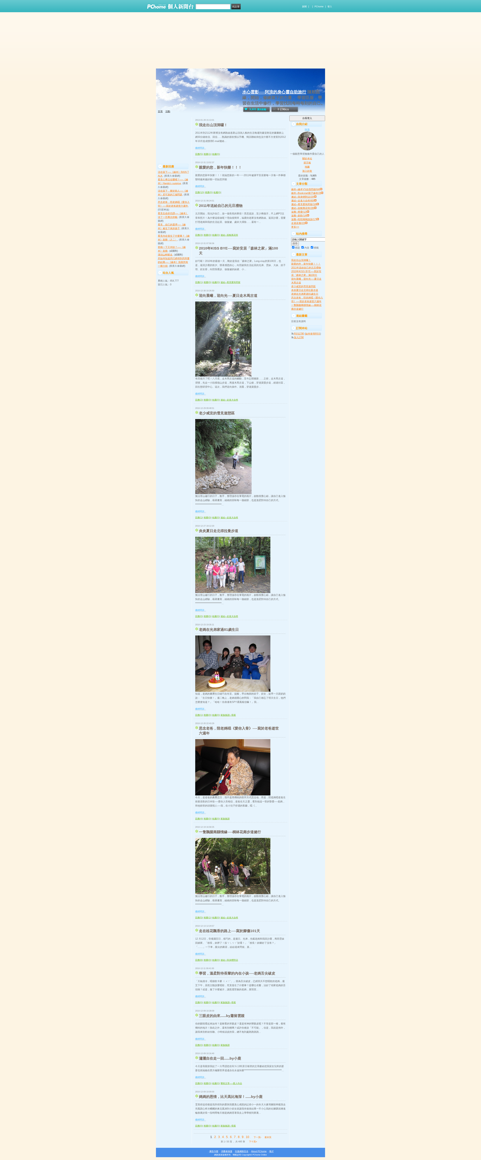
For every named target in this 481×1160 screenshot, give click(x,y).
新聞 (304, 6)
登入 (329, 6)
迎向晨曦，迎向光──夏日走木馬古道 (228, 296)
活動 (167, 111)
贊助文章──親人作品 (231, 1083)
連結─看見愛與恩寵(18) (304, 204)
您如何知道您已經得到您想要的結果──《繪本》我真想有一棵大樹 (174, 262)
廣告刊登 (213, 1151)
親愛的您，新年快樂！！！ (220, 167)
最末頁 (268, 1137)
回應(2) (199, 400)
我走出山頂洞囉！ (213, 125)
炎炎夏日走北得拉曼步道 (218, 531)
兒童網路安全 (241, 1151)
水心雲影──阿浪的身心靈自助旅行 (274, 92)
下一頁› (258, 1137)
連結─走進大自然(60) (302, 200)
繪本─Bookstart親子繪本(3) (306, 193)
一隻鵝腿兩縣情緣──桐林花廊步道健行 (230, 832)
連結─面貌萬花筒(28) (302, 208)
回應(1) (199, 282)
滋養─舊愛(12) (299, 211)
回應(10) (199, 192)
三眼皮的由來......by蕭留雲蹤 (222, 1016)
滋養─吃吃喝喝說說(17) (304, 219)
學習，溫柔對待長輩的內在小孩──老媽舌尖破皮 (237, 973)
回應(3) (199, 235)
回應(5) (199, 154)
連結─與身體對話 (229, 960)
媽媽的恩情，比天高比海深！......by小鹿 (230, 1097)
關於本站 (307, 158)
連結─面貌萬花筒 (229, 235)
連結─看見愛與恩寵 (230, 282)
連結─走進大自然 (229, 400)
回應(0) (199, 616)
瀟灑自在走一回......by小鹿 (220, 1058)
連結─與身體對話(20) (302, 196)
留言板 (307, 162)
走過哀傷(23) (298, 223)
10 (247, 1137)
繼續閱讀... (200, 148)
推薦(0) (208, 192)
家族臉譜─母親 (228, 715)
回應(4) (199, 818)
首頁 (160, 111)
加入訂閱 (299, 337)
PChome (319, 6)
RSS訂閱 (299, 333)
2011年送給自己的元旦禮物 (221, 206)
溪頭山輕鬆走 (165, 254)
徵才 (271, 1151)
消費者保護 (226, 1151)
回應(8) (199, 960)
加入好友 (307, 171)
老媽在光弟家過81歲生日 (219, 630)
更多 (295, 226)
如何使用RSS (312, 333)
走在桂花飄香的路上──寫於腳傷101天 (229, 931)
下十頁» (253, 1141)
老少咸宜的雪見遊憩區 (217, 413)
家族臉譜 (225, 818)
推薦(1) (207, 154)
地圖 (307, 166)
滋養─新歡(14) (299, 215)
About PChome (259, 1151)
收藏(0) (215, 154)
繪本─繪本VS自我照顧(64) (305, 189)
